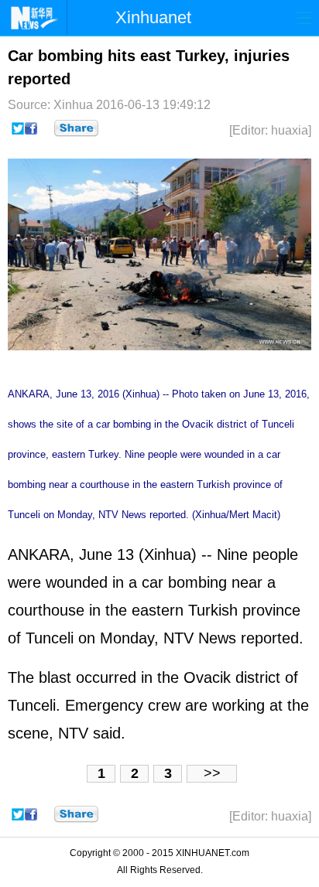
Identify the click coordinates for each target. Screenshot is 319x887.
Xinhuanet (153, 17)
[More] (76, 128)
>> (212, 773)
